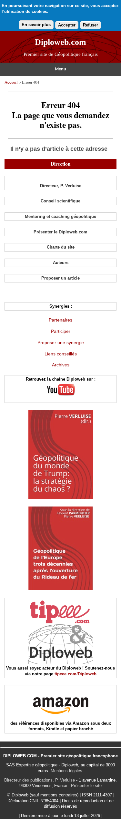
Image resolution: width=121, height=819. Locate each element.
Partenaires (60, 319)
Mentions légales (66, 770)
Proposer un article (60, 278)
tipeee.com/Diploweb (75, 673)
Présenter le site (86, 785)
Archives (60, 364)
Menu (60, 69)
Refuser (90, 25)
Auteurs (60, 262)
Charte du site (61, 247)
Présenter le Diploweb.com (60, 232)
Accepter (67, 25)
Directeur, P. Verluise (60, 185)
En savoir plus (36, 24)
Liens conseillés (61, 353)
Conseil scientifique (60, 201)
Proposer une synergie (60, 342)
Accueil (11, 82)
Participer (60, 331)
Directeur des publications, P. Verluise (39, 780)
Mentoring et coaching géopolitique (60, 216)
